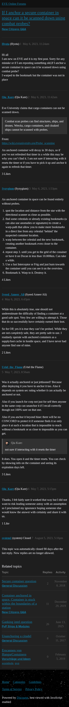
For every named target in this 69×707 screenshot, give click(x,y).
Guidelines (35, 682)
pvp (17, 663)
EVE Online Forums (14, 3)
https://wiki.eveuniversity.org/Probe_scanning (28, 143)
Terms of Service (12, 689)
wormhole (7, 663)
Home (5, 682)
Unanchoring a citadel (16, 636)
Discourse (22, 697)
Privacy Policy (33, 689)
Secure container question (19, 581)
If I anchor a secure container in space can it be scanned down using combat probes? (33, 18)
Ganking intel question (17, 622)
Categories (19, 682)
